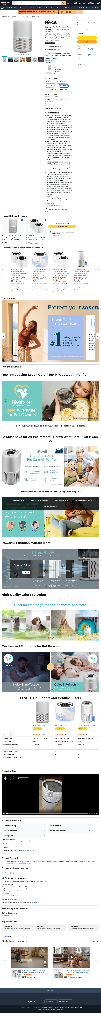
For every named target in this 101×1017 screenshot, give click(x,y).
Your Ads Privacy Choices (72, 1007)
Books (88, 8)
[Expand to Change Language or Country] (56, 1001)
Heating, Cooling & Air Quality (20, 16)
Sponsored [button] (4, 944)
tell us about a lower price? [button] (23, 850)
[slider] (47, 813)
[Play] (3, 813)
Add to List (81, 65)
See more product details (54, 205)
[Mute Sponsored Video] (45, 965)
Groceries (60, 8)
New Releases (50, 8)
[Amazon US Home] (32, 1002)
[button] (3, 8)
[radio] (4, 59)
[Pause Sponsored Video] (45, 962)
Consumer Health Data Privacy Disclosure (52, 1007)
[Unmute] (97, 813)
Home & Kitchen (6, 16)
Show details (55, 235)
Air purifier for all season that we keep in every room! (25, 779)
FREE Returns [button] (50, 60)
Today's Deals (80, 8)
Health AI (9, 8)
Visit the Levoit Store (51, 25)
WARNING (7, 937)
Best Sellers (40, 8)
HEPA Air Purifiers (41, 16)
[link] (36, 226)
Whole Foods (69, 8)
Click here (6, 844)
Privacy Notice (36, 1007)
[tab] (49, 418)
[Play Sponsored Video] (71, 957)
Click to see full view (22, 54)
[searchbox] (39, 3)
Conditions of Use (26, 1007)
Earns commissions (23, 777)
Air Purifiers (32, 16)
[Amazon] (5, 2)
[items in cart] (98, 2)
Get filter (26, 572)
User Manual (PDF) (8, 873)
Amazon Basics (30, 8)
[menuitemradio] (94, 813)
